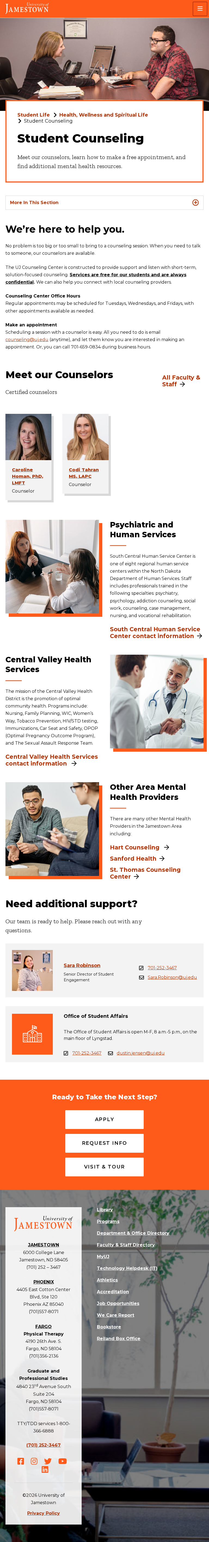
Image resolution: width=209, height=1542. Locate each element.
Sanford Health (133, 858)
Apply (104, 1119)
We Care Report (115, 1315)
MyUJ (103, 1256)
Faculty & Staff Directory (126, 1244)
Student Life (33, 115)
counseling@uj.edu (26, 339)
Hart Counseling (135, 847)
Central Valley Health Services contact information (51, 760)
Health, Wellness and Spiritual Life (103, 115)
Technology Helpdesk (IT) (127, 1268)
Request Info (104, 1143)
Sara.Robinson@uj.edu (172, 977)
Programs (108, 1221)
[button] (200, 9)
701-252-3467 (162, 967)
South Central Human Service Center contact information (155, 632)
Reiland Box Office (118, 1338)
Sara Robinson (82, 966)
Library (105, 1209)
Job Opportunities (118, 1303)
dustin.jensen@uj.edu (141, 1053)
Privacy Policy (43, 1513)
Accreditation (113, 1291)
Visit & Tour (104, 1167)
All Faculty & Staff (181, 381)
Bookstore (109, 1326)
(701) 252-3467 (43, 1445)
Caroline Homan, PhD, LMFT (27, 476)
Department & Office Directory (133, 1233)
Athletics (107, 1280)
